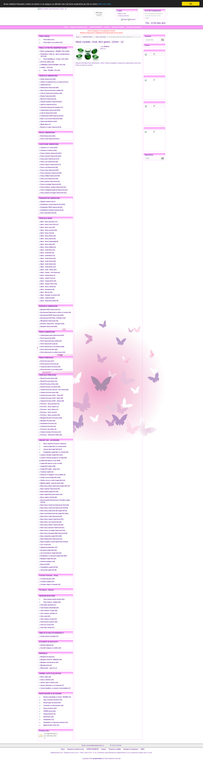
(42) (48, 717)
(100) (49, 121)
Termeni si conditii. (118, 27)
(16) (48, 236)
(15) (52, 90)
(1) (54, 82)
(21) (50, 181)
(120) (55, 59)
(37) (51, 725)
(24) (49, 284)
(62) (49, 349)
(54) (49, 178)
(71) (49, 222)
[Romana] (131, 19)
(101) (52, 455)
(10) (50, 295)
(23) (52, 116)
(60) (48, 96)
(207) (51, 153)
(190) (51, 536)
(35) (47, 581)
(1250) (55, 51)
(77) (49, 547)
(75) (57, 697)
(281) (54, 513)
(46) (49, 392)
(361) (48, 136)
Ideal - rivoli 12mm (101, 37)
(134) (49, 113)
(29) (52, 401)
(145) (50, 477)
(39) (49, 167)
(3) (48, 429)
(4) (48, 99)
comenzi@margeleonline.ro (95, 745)
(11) (47, 472)
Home (66, 27)
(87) (51, 102)
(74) (52, 700)
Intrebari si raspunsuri (134, 27)
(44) (48, 264)
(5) (49, 423)
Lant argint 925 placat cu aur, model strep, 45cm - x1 (51, 736)
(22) (48, 258)
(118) (48, 79)
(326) (49, 150)
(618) (50, 460)
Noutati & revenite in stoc (78, 27)
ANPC (143, 749)
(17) (52, 107)
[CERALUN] (154, 80)
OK (190, 3)
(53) (52, 519)
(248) (52, 346)
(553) (50, 110)
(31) (48, 719)
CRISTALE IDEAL (87, 37)
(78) (53, 65)
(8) (51, 184)
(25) (51, 369)
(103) (51, 156)
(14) (52, 42)
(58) (51, 463)
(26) (49, 162)
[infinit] (154, 54)
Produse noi (44, 731)
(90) (54, 389)
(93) (50, 708)
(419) (49, 147)
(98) (50, 87)
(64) (49, 711)
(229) (51, 418)
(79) (49, 321)
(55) (50, 176)
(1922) (53, 204)
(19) (47, 62)
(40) (50, 387)
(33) (55, 486)
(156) (48, 466)
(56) (52, 483)
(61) (48, 238)
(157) (48, 39)
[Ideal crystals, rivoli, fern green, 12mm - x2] (52, 9)
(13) (46, 85)
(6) (48, 213)
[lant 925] (154, 106)
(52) (51, 648)
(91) (53, 318)
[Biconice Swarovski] (154, 132)
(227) (52, 449)
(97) (50, 489)
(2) (50, 406)
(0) (51, 127)
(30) (53, 352)
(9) (49, 301)
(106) (52, 315)
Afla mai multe (104, 3)
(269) (48, 338)
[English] (124, 19)
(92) (51, 119)
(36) (51, 659)
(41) (47, 67)
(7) (48, 201)
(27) (49, 381)
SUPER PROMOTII (96, 27)
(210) (54, 446)
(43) (52, 395)
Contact (106, 27)
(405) (54, 556)
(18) (51, 435)
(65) (45, 564)
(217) (47, 361)
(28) (49, 378)
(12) (48, 250)
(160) (52, 335)
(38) (48, 261)
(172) (50, 159)
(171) (51, 164)
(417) (50, 139)
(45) (51, 70)
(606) (49, 326)
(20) (51, 93)
